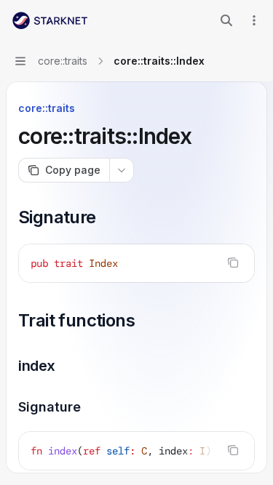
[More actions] (254, 20)
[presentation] (136, 451)
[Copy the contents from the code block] (232, 262)
